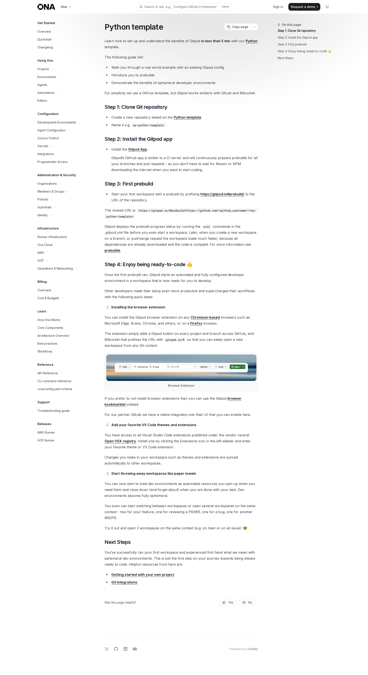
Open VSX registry (120, 441)
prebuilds (112, 250)
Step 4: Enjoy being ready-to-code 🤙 (304, 51)
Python (251, 41)
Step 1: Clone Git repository (297, 30)
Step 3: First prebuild (292, 44)
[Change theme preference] (327, 6)
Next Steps (285, 58)
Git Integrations (124, 582)
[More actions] (254, 26)
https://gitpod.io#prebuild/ (222, 194)
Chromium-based (205, 317)
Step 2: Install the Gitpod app (298, 37)
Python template (187, 117)
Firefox (196, 323)
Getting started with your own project (142, 574)
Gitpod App (137, 149)
